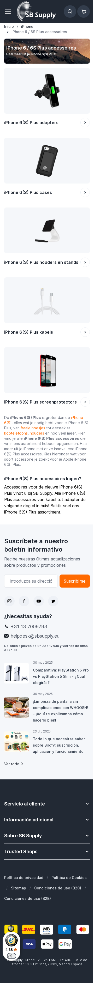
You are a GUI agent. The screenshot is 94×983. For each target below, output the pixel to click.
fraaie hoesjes (33, 428)
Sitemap (18, 888)
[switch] (11, 956)
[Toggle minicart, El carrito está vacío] (83, 11)
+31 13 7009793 (29, 626)
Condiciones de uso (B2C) (57, 888)
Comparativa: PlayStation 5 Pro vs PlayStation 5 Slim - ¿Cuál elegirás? (61, 676)
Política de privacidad (23, 877)
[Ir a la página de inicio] (36, 11)
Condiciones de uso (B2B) (27, 898)
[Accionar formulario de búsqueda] (70, 11)
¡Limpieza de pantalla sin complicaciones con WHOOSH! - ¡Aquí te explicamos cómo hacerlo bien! (60, 710)
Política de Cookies (69, 877)
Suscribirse (75, 581)
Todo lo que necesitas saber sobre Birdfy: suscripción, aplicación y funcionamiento (59, 745)
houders (37, 433)
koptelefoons (16, 433)
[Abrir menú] (9, 11)
